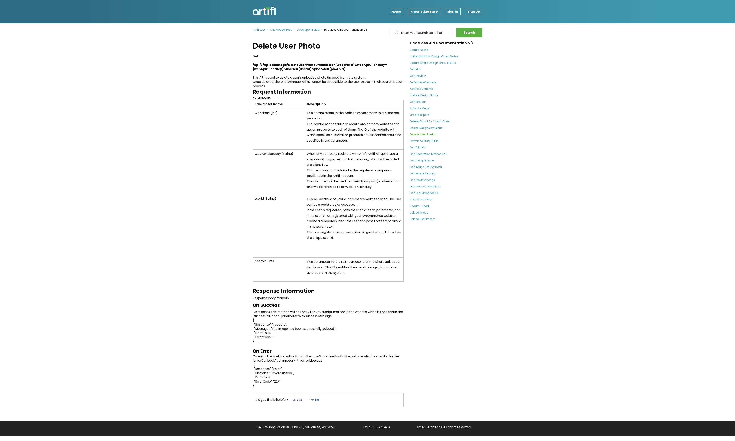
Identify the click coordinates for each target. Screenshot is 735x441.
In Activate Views (421, 199)
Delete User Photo (422, 134)
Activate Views (419, 108)
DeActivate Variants (423, 82)
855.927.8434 (381, 427)
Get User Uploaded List (425, 193)
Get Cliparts (418, 147)
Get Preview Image (422, 180)
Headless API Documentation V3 (345, 30)
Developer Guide (308, 30)
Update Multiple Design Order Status (434, 56)
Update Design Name (424, 95)
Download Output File (424, 141)
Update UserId (419, 50)
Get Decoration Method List (428, 154)
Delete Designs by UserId (426, 128)
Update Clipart (419, 206)
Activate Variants (421, 89)
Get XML (415, 69)
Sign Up (474, 11)
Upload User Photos (422, 219)
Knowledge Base (424, 11)
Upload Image (419, 212)
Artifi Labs (259, 30)
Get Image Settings (423, 173)
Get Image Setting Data (426, 167)
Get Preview (418, 76)
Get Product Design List (425, 186)
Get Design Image (422, 160)
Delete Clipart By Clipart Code (430, 121)
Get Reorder (418, 102)
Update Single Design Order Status (433, 63)
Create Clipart (419, 115)
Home (396, 11)
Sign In (452, 11)
